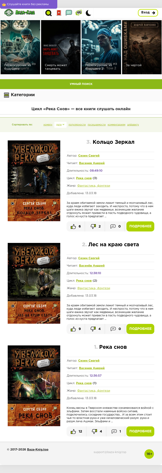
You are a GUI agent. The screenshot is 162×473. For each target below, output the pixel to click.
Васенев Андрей (92, 163)
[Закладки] (59, 13)
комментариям (116, 125)
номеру (47, 125)
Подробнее (140, 226)
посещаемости (97, 125)
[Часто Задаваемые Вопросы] (79, 13)
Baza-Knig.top (37, 449)
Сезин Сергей (89, 155)
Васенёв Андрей (92, 265)
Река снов (84, 178)
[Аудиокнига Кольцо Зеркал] (34, 220)
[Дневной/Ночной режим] (88, 13)
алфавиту (133, 125)
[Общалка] (69, 13)
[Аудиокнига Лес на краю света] (34, 323)
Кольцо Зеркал (110, 142)
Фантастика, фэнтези (93, 185)
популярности (77, 125)
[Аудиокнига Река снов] (34, 425)
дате (59, 125)
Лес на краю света (110, 245)
